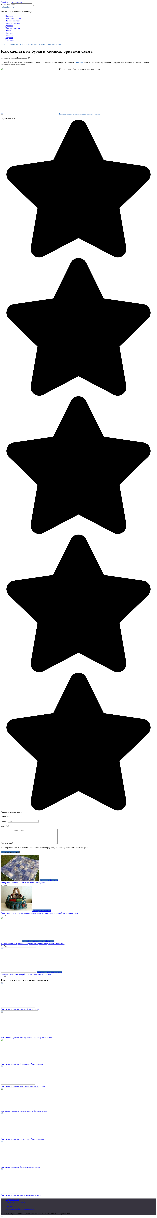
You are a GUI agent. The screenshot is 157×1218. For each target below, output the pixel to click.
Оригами (9, 33)
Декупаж (9, 26)
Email (4, 821)
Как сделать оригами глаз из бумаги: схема (20, 1009)
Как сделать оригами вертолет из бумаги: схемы (22, 1139)
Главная (4, 44)
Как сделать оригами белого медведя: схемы (20, 1167)
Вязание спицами (13, 23)
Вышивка (9, 16)
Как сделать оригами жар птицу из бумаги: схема (23, 1086)
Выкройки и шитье (13, 18)
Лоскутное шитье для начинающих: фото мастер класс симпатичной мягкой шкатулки (39, 913)
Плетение (9, 35)
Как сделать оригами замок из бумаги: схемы (21, 1195)
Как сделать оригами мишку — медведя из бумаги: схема (26, 1037)
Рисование (10, 40)
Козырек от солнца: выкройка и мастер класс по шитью (26, 974)
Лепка (8, 30)
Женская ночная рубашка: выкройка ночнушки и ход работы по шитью (32, 944)
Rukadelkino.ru (7, 7)
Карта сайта (11, 1206)
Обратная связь (12, 1199)
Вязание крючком (13, 21)
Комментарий (7, 843)
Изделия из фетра (13, 28)
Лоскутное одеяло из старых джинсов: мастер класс (24, 882)
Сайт (3, 826)
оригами (79, 62)
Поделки (9, 38)
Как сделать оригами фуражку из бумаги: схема (22, 1064)
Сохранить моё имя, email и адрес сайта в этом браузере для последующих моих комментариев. (46, 847)
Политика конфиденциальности (20, 1209)
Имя (3, 817)
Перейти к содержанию (11, 2)
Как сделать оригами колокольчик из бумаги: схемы (24, 1111)
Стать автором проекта (16, 1202)
